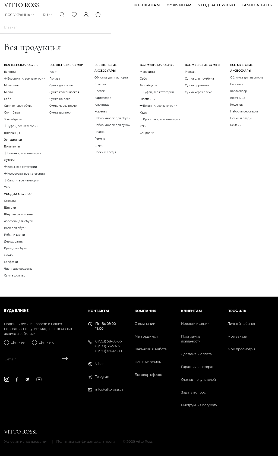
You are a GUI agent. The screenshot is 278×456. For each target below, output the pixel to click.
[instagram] (6, 379)
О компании (145, 324)
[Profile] (86, 14)
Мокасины (11, 85)
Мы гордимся (146, 336)
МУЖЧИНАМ (179, 5)
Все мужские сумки (202, 65)
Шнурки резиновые (18, 214)
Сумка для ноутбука (199, 78)
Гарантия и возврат (197, 367)
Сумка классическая (64, 92)
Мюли (8, 92)
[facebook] (17, 379)
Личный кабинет (241, 324)
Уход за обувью (216, 5)
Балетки (10, 72)
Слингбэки (12, 112)
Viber (99, 364)
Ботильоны (12, 146)
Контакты (98, 311)
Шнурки (10, 207)
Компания (145, 311)
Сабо (7, 99)
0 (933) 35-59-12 (107, 346)
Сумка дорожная (197, 85)
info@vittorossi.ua (109, 389)
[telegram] (27, 379)
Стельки (10, 201)
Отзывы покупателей (198, 380)
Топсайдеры (13, 119)
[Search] (62, 14)
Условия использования (26, 441)
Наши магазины (148, 362)
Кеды (143, 112)
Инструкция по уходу (199, 405)
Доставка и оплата (196, 354)
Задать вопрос (193, 392)
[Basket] (98, 14)
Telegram (102, 377)
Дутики (9, 160)
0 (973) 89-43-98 (108, 351)
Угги (7, 187)
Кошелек (100, 111)
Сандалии (147, 133)
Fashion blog (257, 5)
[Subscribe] (63, 359)
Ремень (235, 125)
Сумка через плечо (63, 106)
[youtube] (39, 379)
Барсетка (237, 84)
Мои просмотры (241, 349)
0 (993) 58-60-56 (108, 341)
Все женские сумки (66, 65)
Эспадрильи (13, 139)
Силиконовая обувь (18, 106)
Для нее (17, 342)
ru (45, 15)
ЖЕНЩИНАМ (147, 5)
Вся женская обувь (20, 65)
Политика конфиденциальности (85, 441)
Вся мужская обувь (157, 65)
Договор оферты (149, 375)
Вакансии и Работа (151, 349)
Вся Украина (17, 15)
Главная (10, 27)
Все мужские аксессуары (241, 68)
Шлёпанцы (12, 133)
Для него (46, 342)
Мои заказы (237, 336)
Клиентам (191, 311)
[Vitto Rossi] (22, 5)
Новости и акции (195, 324)
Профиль (237, 311)
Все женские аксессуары (105, 68)
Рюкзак (54, 78)
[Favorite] (74, 14)
